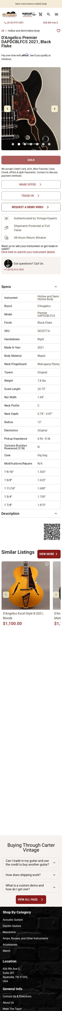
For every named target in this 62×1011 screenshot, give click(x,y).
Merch (6, 950)
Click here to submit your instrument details (28, 252)
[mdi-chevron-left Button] (6, 594)
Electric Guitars (12, 926)
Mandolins (9, 932)
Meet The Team (12, 1008)
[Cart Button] (40, 14)
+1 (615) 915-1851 (14, 269)
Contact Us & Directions (17, 996)
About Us (8, 1002)
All (2, 30)
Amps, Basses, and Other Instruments (25, 938)
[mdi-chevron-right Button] (56, 594)
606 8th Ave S (50, 22)
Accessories (10, 944)
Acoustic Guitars (13, 919)
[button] (31, 286)
